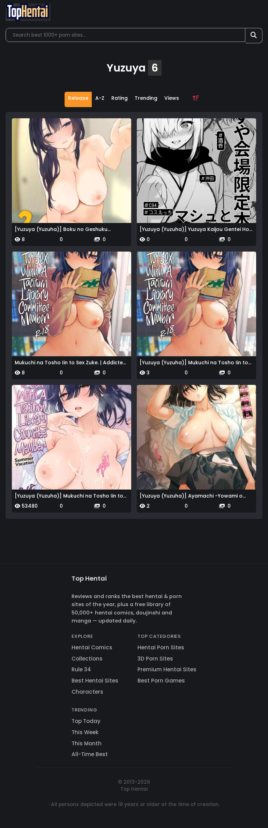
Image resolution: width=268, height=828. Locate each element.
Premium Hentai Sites (166, 669)
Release (78, 98)
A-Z (99, 98)
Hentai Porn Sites (160, 647)
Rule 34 (81, 669)
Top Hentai (89, 578)
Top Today (86, 721)
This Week (85, 732)
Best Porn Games (161, 680)
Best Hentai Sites (95, 680)
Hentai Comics (92, 647)
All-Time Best (90, 754)
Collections (87, 658)
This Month (87, 743)
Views (171, 98)
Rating (119, 98)
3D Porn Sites (155, 658)
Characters (87, 691)
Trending (146, 98)
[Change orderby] (195, 99)
